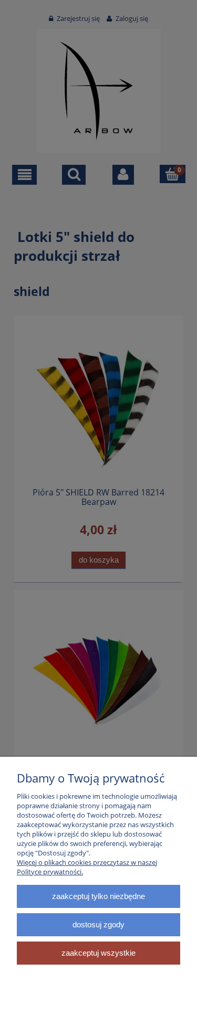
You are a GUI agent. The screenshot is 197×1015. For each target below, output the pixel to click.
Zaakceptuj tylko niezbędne (98, 896)
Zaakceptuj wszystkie (98, 952)
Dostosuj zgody (98, 924)
